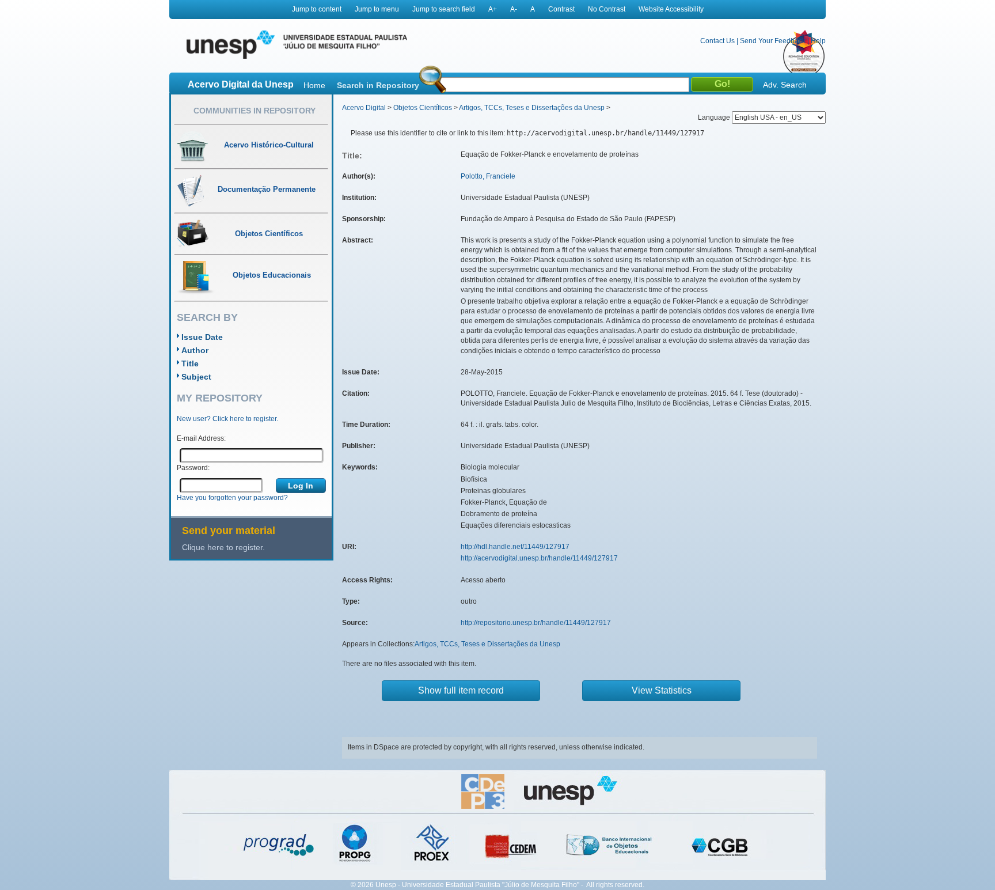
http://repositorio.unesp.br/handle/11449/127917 (536, 623)
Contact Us (717, 41)
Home (314, 85)
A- (513, 9)
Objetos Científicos (422, 108)
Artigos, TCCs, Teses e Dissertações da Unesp (532, 108)
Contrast (561, 9)
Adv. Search (785, 84)
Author (194, 350)
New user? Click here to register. (227, 419)
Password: (193, 468)
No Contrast (606, 9)
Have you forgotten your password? (232, 498)
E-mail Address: (201, 438)
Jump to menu (377, 9)
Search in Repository (378, 85)
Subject (196, 376)
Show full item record (461, 690)
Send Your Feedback (773, 41)
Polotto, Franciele (488, 176)
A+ (492, 9)
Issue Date (202, 337)
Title (190, 363)
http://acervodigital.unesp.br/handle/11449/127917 (539, 558)
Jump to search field (443, 9)
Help (818, 41)
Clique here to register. (223, 547)
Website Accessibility (671, 9)
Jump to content (316, 9)
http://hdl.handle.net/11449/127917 (515, 547)
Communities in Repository (254, 110)
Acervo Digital (364, 108)
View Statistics (662, 690)
